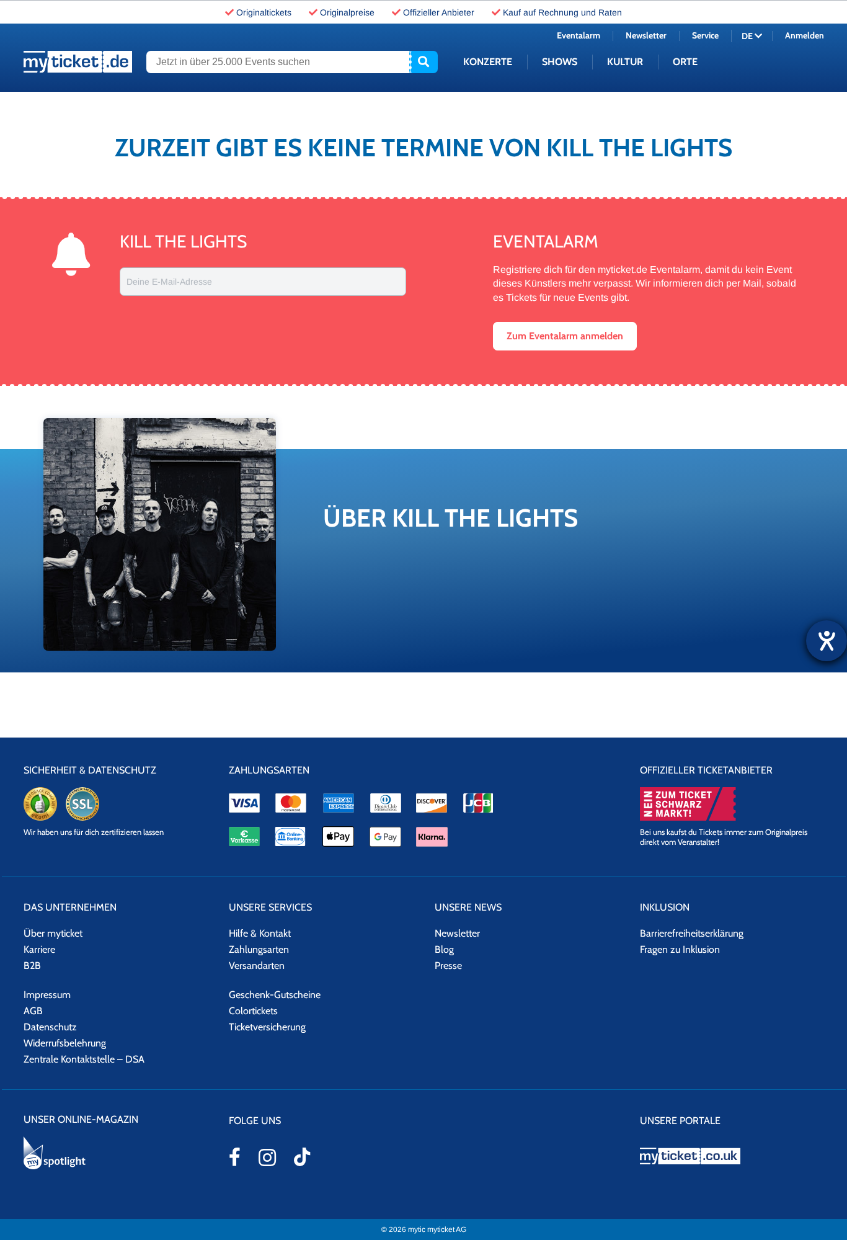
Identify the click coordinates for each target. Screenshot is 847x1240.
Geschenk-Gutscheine (275, 995)
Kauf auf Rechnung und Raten (562, 12)
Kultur (625, 62)
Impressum (47, 995)
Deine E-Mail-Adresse (169, 282)
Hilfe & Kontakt (260, 933)
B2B (32, 965)
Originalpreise (347, 12)
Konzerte (487, 62)
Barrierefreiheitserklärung (691, 933)
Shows (559, 62)
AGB (33, 1011)
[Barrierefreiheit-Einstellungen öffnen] (826, 640)
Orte (685, 62)
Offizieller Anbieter (438, 12)
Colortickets (253, 1011)
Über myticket (53, 933)
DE (748, 36)
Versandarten (257, 965)
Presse (448, 965)
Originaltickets (263, 12)
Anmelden (804, 35)
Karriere (39, 949)
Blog (444, 949)
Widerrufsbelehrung (65, 1043)
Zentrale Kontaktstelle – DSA (84, 1059)
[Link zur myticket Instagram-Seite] (267, 1157)
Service (705, 35)
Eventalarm (578, 35)
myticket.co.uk (732, 1156)
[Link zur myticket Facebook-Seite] (235, 1157)
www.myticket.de (78, 62)
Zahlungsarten (259, 949)
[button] (565, 336)
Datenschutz (50, 1027)
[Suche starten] (423, 62)
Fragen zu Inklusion (680, 949)
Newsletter (646, 35)
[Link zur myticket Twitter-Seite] (302, 1157)
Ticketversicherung (267, 1027)
